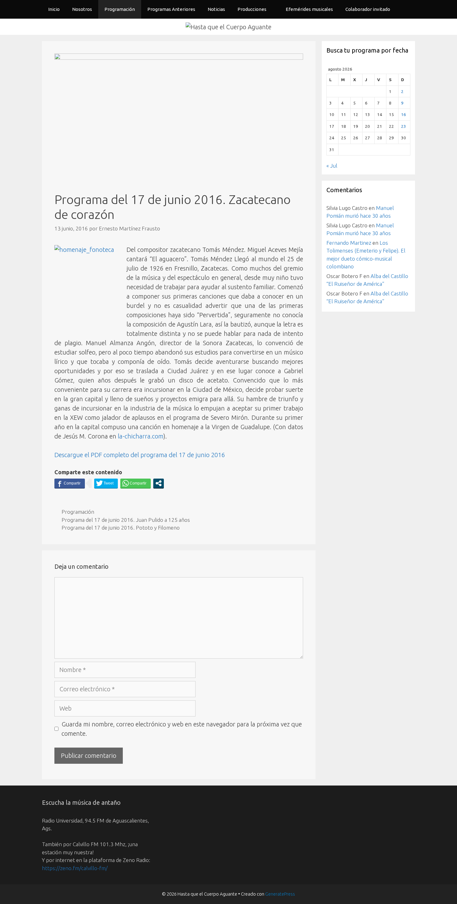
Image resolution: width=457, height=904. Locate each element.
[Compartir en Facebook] (69, 483)
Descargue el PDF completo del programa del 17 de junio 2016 (139, 454)
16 (403, 114)
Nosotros (82, 9)
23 (403, 126)
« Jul (331, 166)
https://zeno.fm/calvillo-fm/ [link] (75, 868)
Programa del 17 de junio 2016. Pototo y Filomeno (121, 528)
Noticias (216, 9)
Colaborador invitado (367, 9)
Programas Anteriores (171, 9)
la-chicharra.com (141, 436)
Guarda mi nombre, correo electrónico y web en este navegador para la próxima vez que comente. (182, 729)
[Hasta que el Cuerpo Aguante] (228, 26)
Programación (119, 9)
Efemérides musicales (309, 9)
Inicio (54, 9)
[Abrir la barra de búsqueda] (406, 9)
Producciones (252, 9)
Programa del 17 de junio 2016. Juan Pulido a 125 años (126, 520)
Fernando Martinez (348, 243)
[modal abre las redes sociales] (158, 483)
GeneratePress (280, 894)
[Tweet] (106, 483)
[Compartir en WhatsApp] (135, 483)
